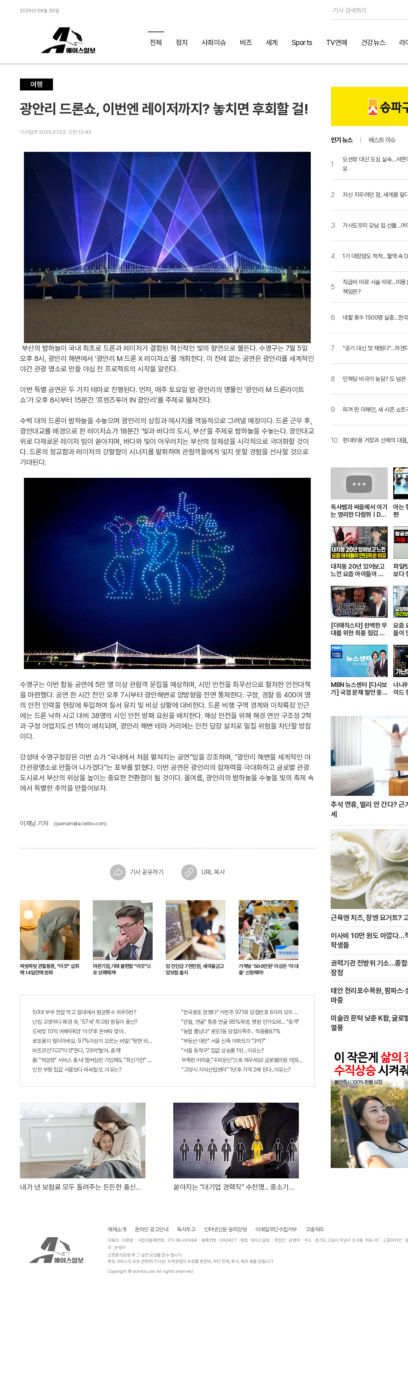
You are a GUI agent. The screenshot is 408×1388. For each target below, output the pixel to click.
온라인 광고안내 (151, 1229)
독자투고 (186, 1229)
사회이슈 (214, 42)
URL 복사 (213, 872)
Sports (302, 42)
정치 (182, 42)
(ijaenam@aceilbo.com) (80, 824)
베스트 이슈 (382, 140)
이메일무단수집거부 (276, 1229)
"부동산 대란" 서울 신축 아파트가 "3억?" (223, 1041)
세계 (272, 42)
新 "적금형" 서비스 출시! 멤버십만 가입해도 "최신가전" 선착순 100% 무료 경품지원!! (92, 1060)
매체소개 (117, 1229)
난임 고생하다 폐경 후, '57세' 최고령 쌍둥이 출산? (85, 1022)
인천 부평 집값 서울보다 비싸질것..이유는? (77, 1069)
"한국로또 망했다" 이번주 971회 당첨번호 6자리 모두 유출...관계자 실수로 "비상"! (241, 1012)
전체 (156, 42)
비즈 (246, 42)
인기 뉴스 (342, 140)
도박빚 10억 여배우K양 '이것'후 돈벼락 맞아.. (79, 1031)
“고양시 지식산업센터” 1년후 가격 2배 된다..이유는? (236, 1069)
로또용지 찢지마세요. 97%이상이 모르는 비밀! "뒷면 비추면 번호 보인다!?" (92, 1041)
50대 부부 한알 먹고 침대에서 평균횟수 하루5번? (84, 1012)
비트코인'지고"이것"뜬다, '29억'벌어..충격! (76, 1050)
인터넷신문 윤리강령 (225, 1229)
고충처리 (315, 1229)
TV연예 (336, 42)
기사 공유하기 (147, 872)
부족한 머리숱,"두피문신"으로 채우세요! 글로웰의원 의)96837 (241, 1060)
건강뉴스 (373, 42)
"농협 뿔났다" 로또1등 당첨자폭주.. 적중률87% (230, 1031)
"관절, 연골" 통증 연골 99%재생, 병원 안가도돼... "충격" (240, 1022)
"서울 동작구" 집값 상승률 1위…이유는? (222, 1050)
